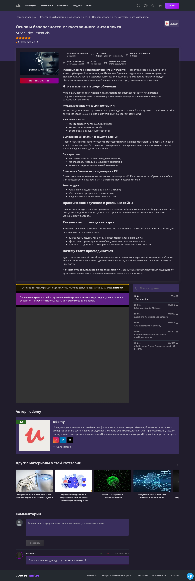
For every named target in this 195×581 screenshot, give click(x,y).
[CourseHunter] (18, 6)
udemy (59, 422)
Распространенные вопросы (116, 575)
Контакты (92, 575)
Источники (47, 5)
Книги (89, 5)
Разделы (77, 5)
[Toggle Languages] (146, 5)
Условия (175, 575)
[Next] (177, 465)
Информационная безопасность (109, 56)
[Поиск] (138, 5)
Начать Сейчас (39, 80)
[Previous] (172, 465)
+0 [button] (101, 553)
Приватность (159, 575)
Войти (172, 5)
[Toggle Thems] (153, 5)
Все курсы (62, 5)
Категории (30, 5)
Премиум (118, 287)
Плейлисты (142, 575)
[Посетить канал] (190, 576)
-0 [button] (107, 553)
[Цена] (160, 5)
